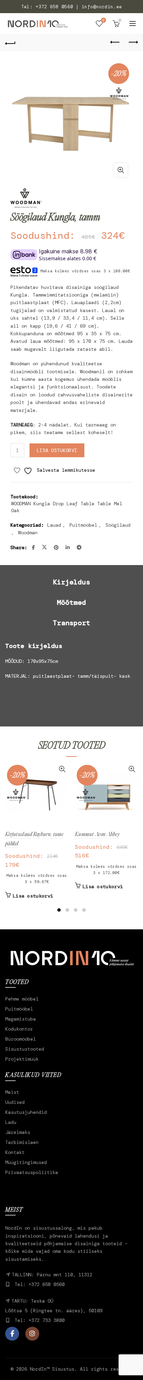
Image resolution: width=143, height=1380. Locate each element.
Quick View (62, 769)
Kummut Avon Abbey (97, 835)
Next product (132, 42)
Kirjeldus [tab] (71, 582)
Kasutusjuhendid (26, 1112)
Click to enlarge (120, 170)
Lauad (54, 525)
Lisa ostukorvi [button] (33, 896)
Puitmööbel (83, 525)
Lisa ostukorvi (57, 450)
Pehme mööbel (22, 999)
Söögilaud (118, 525)
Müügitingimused (26, 1162)
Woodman (27, 532)
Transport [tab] (71, 622)
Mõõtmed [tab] (71, 602)
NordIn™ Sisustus (52, 1369)
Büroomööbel (20, 1039)
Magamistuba (20, 1019)
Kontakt (15, 1152)
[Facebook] (12, 1334)
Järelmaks (17, 1132)
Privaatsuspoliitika (31, 1172)
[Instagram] (32, 1334)
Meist (12, 1092)
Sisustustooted (24, 1049)
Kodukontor (19, 1029)
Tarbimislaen (22, 1142)
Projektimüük (22, 1059)
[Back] (10, 42)
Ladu (10, 1122)
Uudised (15, 1102)
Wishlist (103, 20)
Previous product (115, 42)
